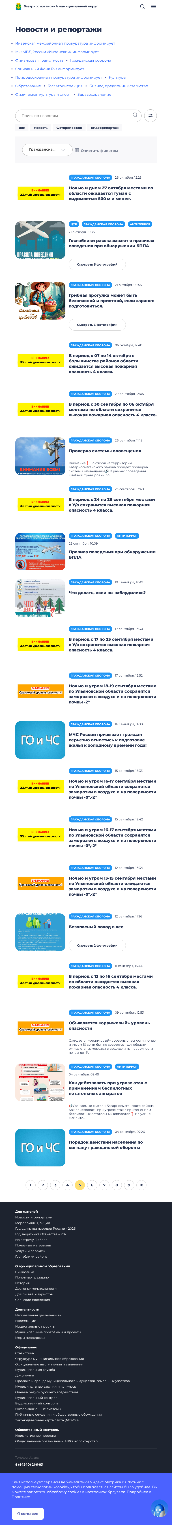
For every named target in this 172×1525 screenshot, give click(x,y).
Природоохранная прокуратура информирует (58, 77)
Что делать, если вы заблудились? (107, 592)
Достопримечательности (36, 1289)
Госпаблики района (31, 1257)
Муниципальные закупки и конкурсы (46, 1386)
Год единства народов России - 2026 (45, 1228)
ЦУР (74, 224)
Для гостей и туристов (34, 1294)
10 (141, 1185)
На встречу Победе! (31, 1240)
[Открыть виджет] (159, 1508)
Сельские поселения (32, 1300)
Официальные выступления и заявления (49, 1364)
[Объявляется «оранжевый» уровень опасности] (40, 1028)
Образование (28, 86)
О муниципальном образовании (42, 1266)
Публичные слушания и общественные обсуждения (58, 1415)
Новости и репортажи (33, 1217)
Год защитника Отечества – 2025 (41, 1234)
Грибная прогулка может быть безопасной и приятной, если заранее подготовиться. (112, 301)
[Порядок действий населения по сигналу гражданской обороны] (40, 1147)
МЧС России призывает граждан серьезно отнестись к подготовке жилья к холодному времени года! (107, 740)
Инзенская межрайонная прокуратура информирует (65, 43)
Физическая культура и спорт (43, 94)
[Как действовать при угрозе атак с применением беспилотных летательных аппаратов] (40, 1082)
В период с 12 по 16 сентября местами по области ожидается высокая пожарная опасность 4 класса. (111, 982)
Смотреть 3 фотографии (97, 325)
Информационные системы (38, 1409)
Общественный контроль (37, 1430)
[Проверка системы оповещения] (40, 456)
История (22, 1283)
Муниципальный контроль (37, 1398)
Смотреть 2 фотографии (97, 945)
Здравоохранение (94, 94)
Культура (117, 77)
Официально (26, 1347)
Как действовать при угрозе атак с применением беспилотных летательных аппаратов (108, 1088)
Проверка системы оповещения (105, 450)
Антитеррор (140, 224)
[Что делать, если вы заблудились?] (40, 598)
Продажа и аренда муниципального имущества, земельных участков (72, 1381)
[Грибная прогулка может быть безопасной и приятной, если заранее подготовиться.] (40, 301)
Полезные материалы (33, 1245)
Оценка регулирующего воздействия (46, 1392)
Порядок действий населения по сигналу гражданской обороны (106, 1145)
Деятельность (27, 1309)
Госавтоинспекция (65, 86)
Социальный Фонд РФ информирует (49, 69)
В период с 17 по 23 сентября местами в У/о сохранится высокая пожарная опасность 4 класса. (111, 645)
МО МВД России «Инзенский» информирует (57, 52)
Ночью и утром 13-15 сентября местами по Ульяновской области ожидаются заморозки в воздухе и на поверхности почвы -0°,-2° (112, 886)
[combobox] (47, 150)
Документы (24, 1375)
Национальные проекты (35, 1326)
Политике (21, 1497)
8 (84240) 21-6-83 (29, 1465)
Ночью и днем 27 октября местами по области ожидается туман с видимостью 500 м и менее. (111, 193)
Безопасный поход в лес (96, 926)
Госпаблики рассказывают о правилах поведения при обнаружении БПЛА (111, 243)
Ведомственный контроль (36, 1403)
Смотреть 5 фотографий (97, 264)
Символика (24, 1272)
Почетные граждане (32, 1277)
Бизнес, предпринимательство (118, 86)
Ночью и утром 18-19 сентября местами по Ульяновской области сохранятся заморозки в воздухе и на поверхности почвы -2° (113, 694)
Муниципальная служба (35, 1370)
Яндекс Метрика (105, 1482)
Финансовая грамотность (39, 60)
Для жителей (26, 1212)
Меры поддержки (30, 1338)
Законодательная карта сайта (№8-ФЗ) (47, 1420)
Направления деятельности (38, 1315)
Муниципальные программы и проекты (48, 1332)
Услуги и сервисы (30, 1251)
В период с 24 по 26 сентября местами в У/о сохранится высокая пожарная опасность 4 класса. (112, 505)
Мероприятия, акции (32, 1223)
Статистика (24, 1353)
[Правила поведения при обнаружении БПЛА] (40, 551)
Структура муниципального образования (49, 1359)
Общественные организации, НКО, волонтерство (56, 1441)
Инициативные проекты (35, 1436)
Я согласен (27, 1514)
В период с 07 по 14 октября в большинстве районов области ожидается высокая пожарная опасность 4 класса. (103, 363)
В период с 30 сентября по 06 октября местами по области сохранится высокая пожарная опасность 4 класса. (113, 409)
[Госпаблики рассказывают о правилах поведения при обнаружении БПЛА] (40, 240)
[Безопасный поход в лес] (40, 932)
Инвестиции (25, 1321)
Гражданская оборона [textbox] (44, 149)
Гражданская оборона (90, 60)
